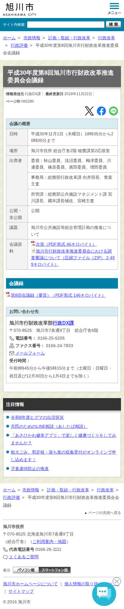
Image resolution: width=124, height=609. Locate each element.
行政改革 (106, 37)
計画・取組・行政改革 (69, 37)
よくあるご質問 (24, 556)
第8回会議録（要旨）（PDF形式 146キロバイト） (58, 295)
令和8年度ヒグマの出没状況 (37, 417)
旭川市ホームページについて (30, 583)
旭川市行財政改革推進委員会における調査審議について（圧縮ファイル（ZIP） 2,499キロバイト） (73, 258)
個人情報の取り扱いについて (91, 583)
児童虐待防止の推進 (30, 468)
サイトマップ (21, 591)
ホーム (9, 37)
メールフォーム (30, 353)
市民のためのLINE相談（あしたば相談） (49, 426)
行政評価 (19, 45)
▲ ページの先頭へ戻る (102, 513)
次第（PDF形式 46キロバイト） (66, 244)
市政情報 (31, 37)
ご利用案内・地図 (49, 541)
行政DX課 (63, 323)
